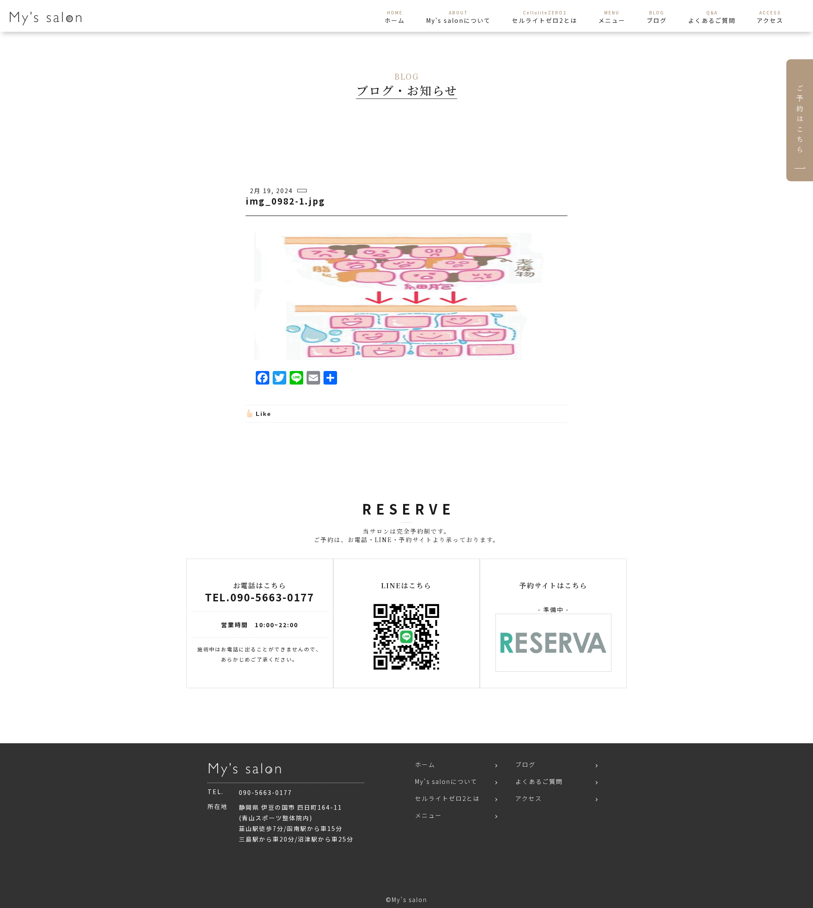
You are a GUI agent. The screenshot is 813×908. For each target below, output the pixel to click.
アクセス (528, 798)
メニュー (428, 815)
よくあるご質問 (539, 781)
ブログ (525, 764)
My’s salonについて (446, 781)
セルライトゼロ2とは (447, 798)
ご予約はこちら (800, 120)
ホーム (425, 764)
